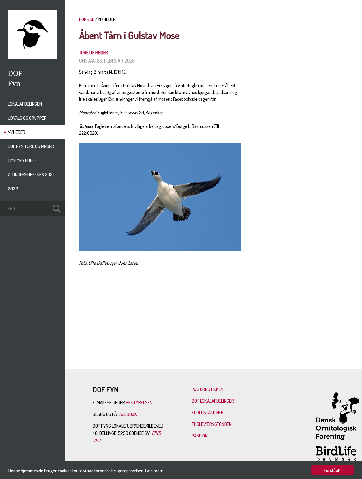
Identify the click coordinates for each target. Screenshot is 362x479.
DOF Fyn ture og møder (31, 146)
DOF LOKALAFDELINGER (213, 401)
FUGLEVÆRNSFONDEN (212, 424)
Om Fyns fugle (22, 160)
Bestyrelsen (139, 402)
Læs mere (154, 470)
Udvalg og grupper (27, 118)
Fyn (14, 83)
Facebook (128, 414)
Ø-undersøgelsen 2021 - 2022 (32, 181)
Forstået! (332, 470)
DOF (15, 73)
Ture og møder (93, 52)
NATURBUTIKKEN (208, 389)
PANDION (200, 436)
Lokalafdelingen (25, 104)
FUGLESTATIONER (208, 412)
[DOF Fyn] (32, 58)
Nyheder (16, 132)
